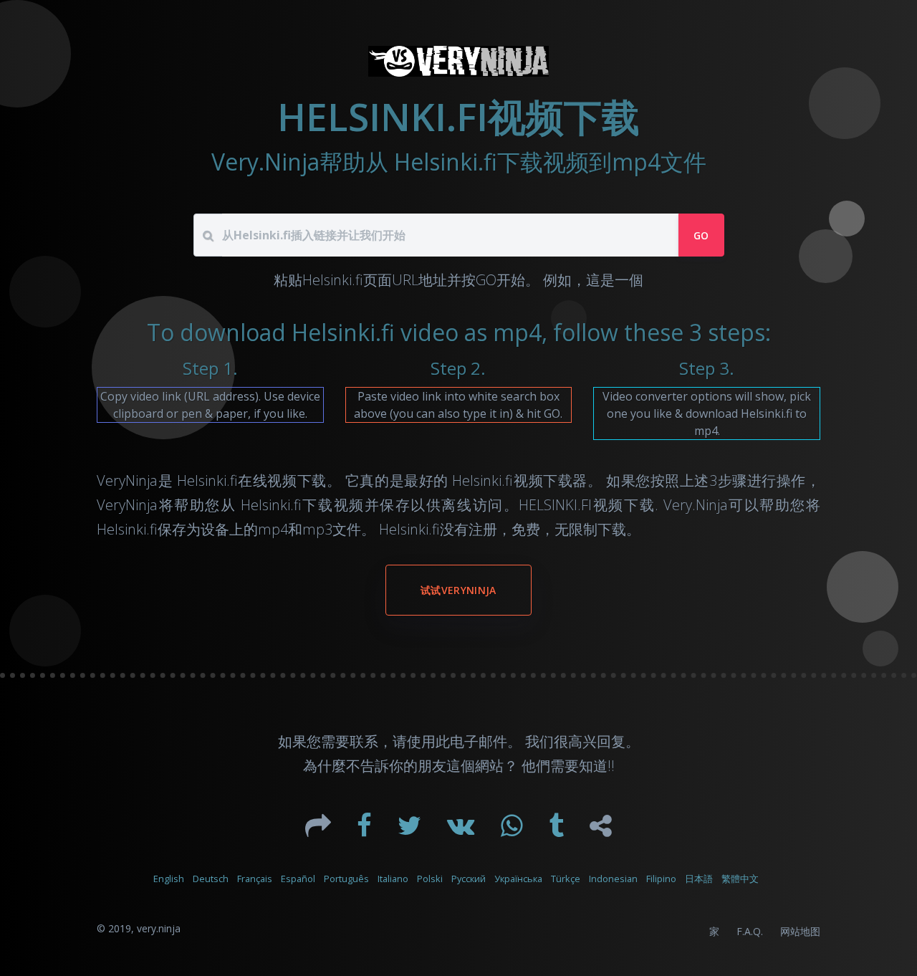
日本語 (699, 878)
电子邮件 (478, 741)
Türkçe (565, 878)
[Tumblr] (557, 830)
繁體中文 (740, 878)
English (168, 878)
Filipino (661, 878)
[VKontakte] (462, 830)
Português (346, 878)
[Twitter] (411, 830)
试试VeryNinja (458, 590)
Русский (468, 878)
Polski (430, 878)
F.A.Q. (749, 931)
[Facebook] (365, 830)
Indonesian (613, 878)
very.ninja (159, 928)
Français (254, 878)
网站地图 (800, 931)
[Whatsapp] (513, 830)
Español (298, 878)
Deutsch (211, 878)
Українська (518, 878)
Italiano (393, 878)
